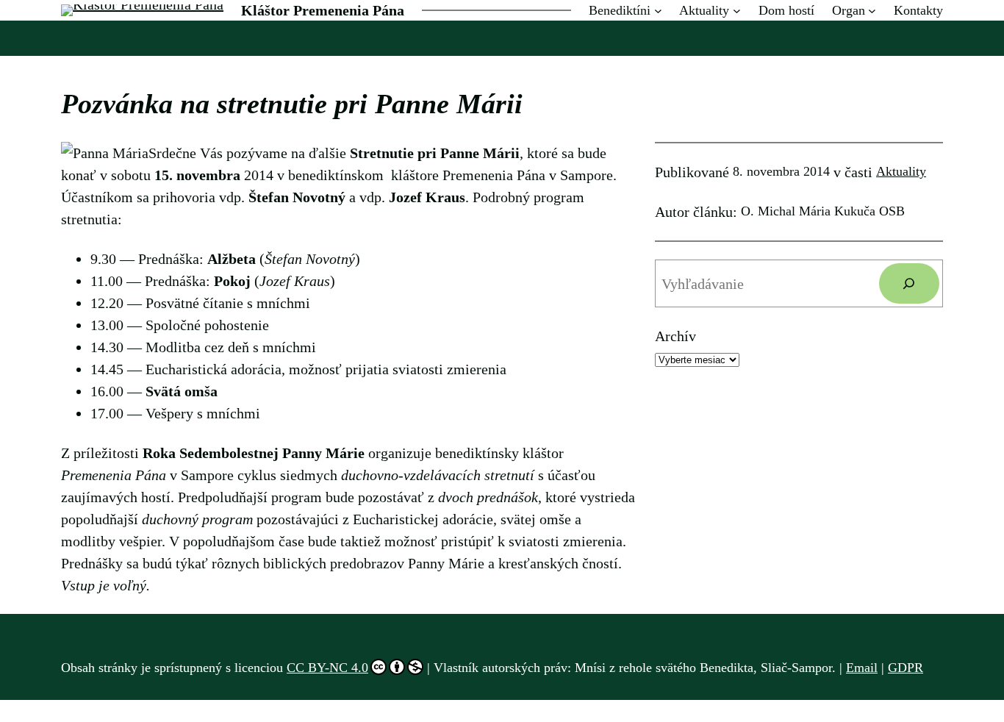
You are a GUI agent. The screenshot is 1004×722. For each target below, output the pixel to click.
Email (862, 667)
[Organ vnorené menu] (872, 11)
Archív (675, 336)
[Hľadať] (909, 283)
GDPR (905, 667)
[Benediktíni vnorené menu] (658, 11)
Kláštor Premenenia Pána (322, 10)
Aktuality (901, 171)
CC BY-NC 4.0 (327, 667)
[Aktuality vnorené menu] (737, 11)
